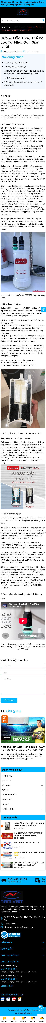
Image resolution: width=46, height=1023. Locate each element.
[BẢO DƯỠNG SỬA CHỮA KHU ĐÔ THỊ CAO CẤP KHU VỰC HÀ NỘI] (7, 825)
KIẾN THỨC (6, 799)
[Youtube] (14, 999)
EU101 (42, 179)
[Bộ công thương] (10, 934)
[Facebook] (8, 999)
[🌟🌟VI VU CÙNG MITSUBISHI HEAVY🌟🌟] (7, 855)
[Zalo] (3, 999)
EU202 (8, 181)
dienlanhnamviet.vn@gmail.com (18, 927)
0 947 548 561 (10, 923)
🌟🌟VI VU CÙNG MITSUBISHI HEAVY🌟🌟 (29, 854)
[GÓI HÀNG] (7, 845)
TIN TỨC (5, 804)
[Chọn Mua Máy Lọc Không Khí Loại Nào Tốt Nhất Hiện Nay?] (7, 865)
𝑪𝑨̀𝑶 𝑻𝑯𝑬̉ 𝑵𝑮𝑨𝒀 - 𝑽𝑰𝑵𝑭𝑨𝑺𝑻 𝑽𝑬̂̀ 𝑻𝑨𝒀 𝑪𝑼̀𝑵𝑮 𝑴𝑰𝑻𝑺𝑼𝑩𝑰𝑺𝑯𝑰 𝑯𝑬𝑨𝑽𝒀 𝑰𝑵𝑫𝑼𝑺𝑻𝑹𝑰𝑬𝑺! (28, 834)
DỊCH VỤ (5, 790)
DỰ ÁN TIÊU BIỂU (9, 795)
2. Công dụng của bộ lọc (15, 66)
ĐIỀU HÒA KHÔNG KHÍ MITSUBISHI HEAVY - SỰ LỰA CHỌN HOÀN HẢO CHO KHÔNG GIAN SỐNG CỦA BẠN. (23, 749)
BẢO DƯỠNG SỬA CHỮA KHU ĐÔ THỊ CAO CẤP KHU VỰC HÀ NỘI (29, 824)
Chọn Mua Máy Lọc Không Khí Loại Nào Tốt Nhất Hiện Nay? (29, 863)
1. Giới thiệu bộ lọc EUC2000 (16, 62)
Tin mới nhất (9, 817)
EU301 (14, 181)
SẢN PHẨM (6, 785)
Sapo (29, 1013)
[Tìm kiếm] (43, 20)
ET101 (37, 179)
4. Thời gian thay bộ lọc (14, 78)
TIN (11, 711)
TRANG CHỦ (7, 776)
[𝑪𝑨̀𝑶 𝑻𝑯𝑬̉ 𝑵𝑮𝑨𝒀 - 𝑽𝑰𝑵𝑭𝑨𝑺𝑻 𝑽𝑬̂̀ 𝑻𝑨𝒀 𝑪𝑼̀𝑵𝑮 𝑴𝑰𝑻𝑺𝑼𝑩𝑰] (7, 835)
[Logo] (23, 12)
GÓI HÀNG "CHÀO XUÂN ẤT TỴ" (26, 843)
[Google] (19, 999)
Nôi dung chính (12, 57)
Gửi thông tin (9, 700)
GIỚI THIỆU (6, 781)
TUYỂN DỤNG (7, 809)
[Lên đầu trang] (40, 1001)
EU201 (3, 181)
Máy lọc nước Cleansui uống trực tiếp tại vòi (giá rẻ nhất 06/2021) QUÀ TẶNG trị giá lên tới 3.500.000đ (23, 646)
